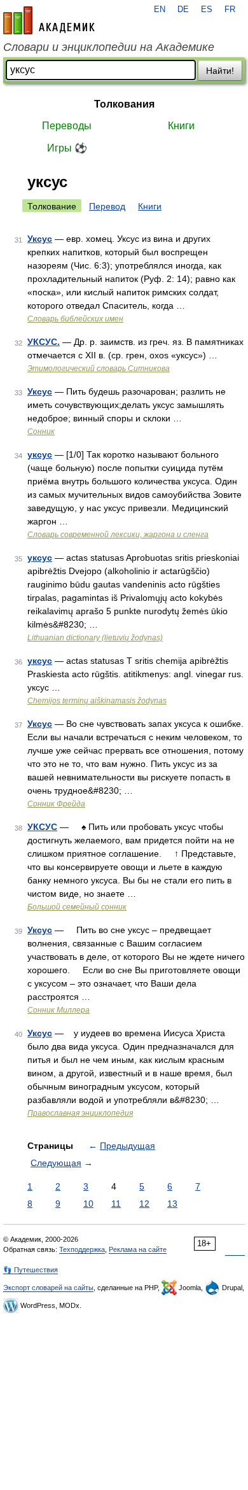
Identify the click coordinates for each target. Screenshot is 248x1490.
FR (229, 9)
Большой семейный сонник (77, 907)
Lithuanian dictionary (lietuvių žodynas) (95, 637)
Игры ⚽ (67, 148)
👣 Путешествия (30, 1270)
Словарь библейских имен (75, 318)
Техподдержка (82, 1249)
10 (88, 1203)
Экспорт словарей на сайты (48, 1287)
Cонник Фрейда (56, 803)
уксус (39, 454)
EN (159, 9)
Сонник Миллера (58, 1010)
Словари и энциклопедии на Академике (108, 47)
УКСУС (42, 827)
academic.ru (49, 20)
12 (144, 1203)
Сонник (41, 431)
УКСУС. (43, 342)
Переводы (67, 125)
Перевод (107, 206)
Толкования (124, 104)
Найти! (220, 71)
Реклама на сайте (138, 1249)
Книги (181, 125)
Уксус (39, 239)
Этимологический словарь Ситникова (98, 368)
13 (172, 1203)
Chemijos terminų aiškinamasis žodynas (97, 700)
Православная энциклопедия (80, 1113)
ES (206, 9)
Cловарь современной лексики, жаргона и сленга (118, 534)
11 (116, 1203)
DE (183, 9)
